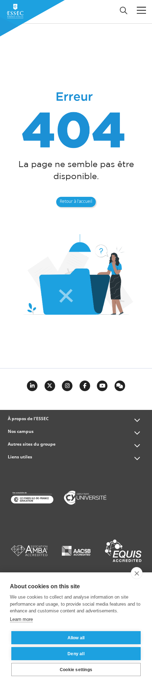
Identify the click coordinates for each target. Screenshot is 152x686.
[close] (136, 573)
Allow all (76, 637)
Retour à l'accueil (76, 201)
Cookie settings (76, 669)
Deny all (76, 653)
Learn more (21, 619)
